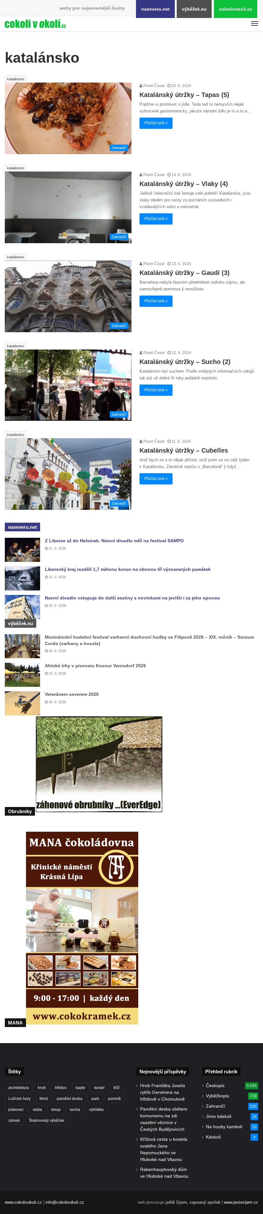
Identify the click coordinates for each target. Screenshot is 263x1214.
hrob (42, 1088)
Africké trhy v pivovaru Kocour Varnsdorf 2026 (95, 665)
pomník (114, 1098)
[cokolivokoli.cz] (35, 23)
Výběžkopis (217, 1096)
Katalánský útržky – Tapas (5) (184, 94)
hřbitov (61, 1088)
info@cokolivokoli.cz (65, 1202)
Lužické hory (19, 1098)
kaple (80, 1088)
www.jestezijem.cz (241, 1202)
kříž (117, 1088)
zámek (14, 1120)
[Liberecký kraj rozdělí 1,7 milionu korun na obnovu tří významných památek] (22, 578)
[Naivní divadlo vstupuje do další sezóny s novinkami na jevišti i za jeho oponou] (22, 607)
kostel (99, 1088)
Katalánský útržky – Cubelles (184, 450)
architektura (18, 1088)
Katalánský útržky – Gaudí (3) (185, 272)
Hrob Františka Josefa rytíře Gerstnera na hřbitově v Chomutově (162, 1092)
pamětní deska (69, 1098)
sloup (56, 1109)
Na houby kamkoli (224, 1126)
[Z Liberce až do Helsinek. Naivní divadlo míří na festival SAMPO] (22, 550)
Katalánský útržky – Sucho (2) (185, 361)
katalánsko (15, 79)
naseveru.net (155, 9)
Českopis (215, 1085)
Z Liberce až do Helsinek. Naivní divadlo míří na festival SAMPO (114, 540)
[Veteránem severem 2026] (22, 703)
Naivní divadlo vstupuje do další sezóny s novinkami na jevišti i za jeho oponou (132, 597)
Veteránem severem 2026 (72, 694)
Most (43, 1098)
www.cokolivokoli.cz (23, 1202)
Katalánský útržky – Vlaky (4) (184, 183)
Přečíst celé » (156, 123)
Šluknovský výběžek (46, 1120)
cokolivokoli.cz (235, 9)
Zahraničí (215, 1106)
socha (75, 1109)
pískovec (16, 1109)
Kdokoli (213, 1137)
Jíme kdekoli (218, 1116)
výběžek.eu (194, 9)
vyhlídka (96, 1109)
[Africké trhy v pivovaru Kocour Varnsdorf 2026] (22, 675)
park (95, 1098)
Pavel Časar (153, 86)
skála (37, 1109)
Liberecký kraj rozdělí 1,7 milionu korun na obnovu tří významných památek (128, 569)
